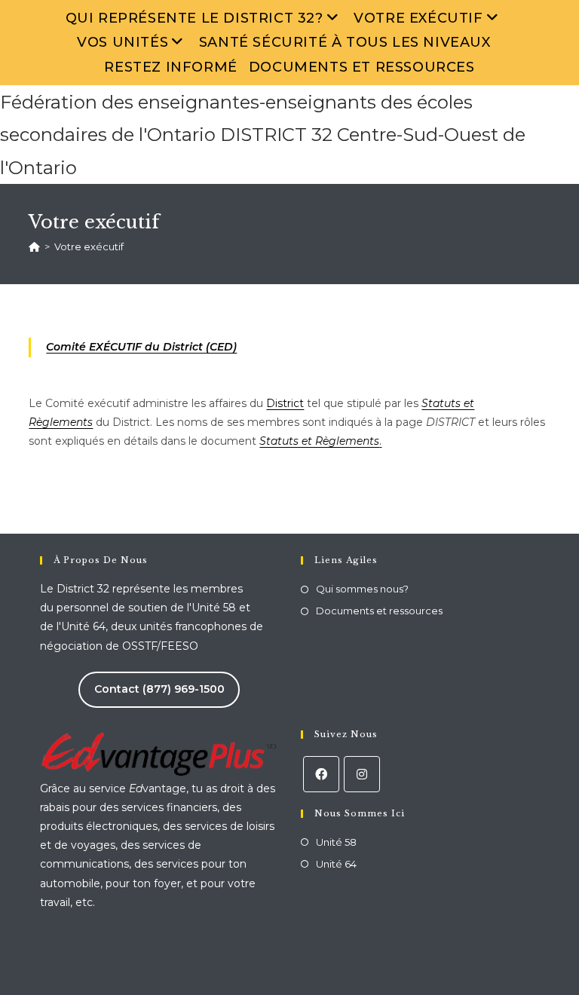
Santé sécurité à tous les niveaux (345, 42)
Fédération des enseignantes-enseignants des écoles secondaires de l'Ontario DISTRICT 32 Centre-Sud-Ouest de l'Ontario (262, 134)
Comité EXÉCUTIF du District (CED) (141, 347)
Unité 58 (336, 842)
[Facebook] (321, 774)
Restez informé (170, 67)
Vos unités (122, 42)
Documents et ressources (362, 67)
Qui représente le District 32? (194, 18)
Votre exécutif (418, 18)
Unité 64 (336, 864)
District (285, 403)
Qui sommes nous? (362, 589)
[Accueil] (34, 246)
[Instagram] (362, 774)
